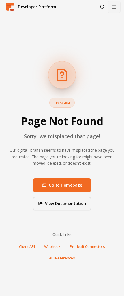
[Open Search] (102, 7)
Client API (27, 246)
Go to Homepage (65, 185)
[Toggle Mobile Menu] (114, 7)
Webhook (52, 246)
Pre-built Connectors (87, 246)
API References (62, 258)
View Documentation (65, 203)
